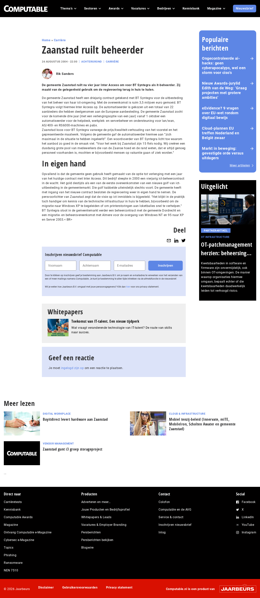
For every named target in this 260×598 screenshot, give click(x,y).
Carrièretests (13, 502)
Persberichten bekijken (97, 540)
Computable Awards (18, 517)
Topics (8, 547)
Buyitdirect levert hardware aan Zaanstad (75, 419)
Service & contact (171, 517)
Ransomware (13, 563)
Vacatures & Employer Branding (104, 525)
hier (128, 286)
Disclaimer (46, 587)
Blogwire (87, 547)
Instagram (249, 532)
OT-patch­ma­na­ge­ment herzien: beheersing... (226, 249)
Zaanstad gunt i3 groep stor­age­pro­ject (72, 449)
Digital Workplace (57, 413)
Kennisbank (12, 509)
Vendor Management (58, 443)
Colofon (164, 502)
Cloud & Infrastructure (187, 413)
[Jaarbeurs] (236, 589)
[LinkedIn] (176, 240)
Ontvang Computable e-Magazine (28, 532)
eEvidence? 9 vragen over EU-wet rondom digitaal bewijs (220, 113)
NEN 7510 (11, 570)
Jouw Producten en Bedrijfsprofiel (105, 509)
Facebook (249, 502)
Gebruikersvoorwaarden (80, 587)
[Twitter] (183, 240)
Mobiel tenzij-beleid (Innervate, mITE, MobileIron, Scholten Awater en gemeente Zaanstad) (202, 424)
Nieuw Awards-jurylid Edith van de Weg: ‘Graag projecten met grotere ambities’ (224, 90)
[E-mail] (169, 240)
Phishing (10, 555)
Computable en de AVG (175, 509)
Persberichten (91, 532)
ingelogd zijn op (72, 368)
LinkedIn (248, 517)
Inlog (162, 532)
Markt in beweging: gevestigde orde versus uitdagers (222, 153)
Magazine (11, 525)
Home (46, 40)
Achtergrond (91, 61)
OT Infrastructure (215, 236)
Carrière (60, 40)
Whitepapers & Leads (96, 517)
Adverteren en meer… (96, 502)
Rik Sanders (65, 74)
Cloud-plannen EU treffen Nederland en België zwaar (220, 133)
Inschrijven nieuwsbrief (175, 525)
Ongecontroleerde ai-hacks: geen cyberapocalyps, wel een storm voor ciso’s (224, 65)
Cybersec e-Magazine (19, 540)
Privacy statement (119, 587)
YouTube (248, 525)
